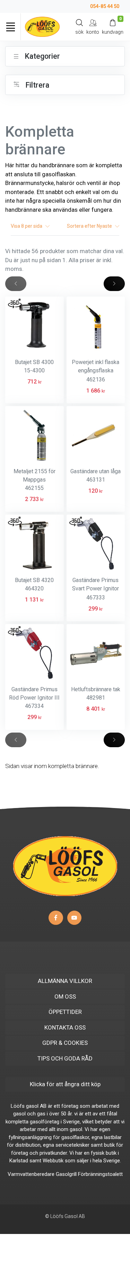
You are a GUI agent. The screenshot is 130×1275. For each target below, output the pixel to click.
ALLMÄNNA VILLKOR (65, 980)
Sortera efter (90, 226)
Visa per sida (28, 226)
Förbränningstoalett (100, 1174)
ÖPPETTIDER (65, 1011)
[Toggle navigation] (10, 27)
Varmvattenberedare (31, 1174)
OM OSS (65, 996)
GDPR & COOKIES (65, 1042)
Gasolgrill (66, 1174)
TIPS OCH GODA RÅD (65, 1058)
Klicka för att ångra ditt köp (65, 1084)
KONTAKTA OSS (65, 1027)
